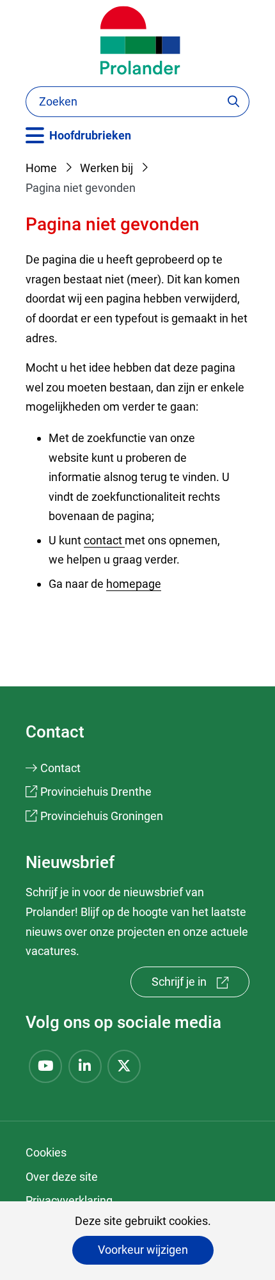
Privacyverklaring (69, 1200)
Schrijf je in (200, 986)
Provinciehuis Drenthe (96, 791)
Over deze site (62, 1176)
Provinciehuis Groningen (101, 816)
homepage (133, 583)
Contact (60, 768)
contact (104, 540)
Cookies (46, 1152)
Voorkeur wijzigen (143, 1249)
